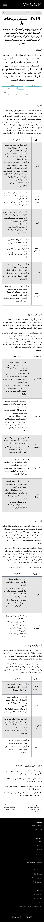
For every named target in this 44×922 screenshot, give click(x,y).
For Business (38, 874)
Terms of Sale (38, 898)
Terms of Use (38, 894)
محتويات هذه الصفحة (33, 13)
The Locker (38, 830)
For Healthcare (37, 882)
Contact (39, 850)
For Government (37, 878)
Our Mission (38, 842)
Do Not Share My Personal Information (30, 906)
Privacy (40, 902)
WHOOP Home (37, 826)
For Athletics (38, 870)
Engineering (38, 854)
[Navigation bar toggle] (5, 4)
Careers (39, 846)
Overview (39, 866)
